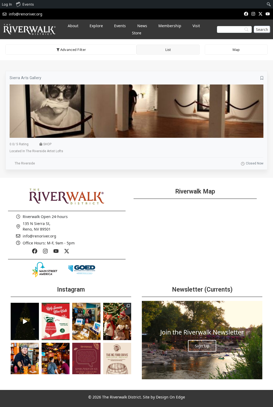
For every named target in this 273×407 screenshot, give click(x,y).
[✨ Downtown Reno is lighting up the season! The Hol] (117, 321)
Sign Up (202, 345)
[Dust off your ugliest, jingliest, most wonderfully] (56, 321)
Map (236, 49)
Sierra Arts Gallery (26, 78)
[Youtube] (267, 13)
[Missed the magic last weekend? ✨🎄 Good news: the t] (25, 321)
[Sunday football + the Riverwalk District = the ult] (56, 361)
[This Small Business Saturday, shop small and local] (86, 321)
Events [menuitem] (28, 4)
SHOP (47, 144)
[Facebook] (245, 13)
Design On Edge (170, 397)
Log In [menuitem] (7, 4)
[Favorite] (261, 78)
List (168, 49)
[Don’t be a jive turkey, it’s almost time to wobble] (86, 361)
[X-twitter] (260, 13)
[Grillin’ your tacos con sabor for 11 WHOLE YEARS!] (25, 361)
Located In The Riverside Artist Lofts (36, 151)
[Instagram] (253, 13)
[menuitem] (269, 4)
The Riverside (25, 163)
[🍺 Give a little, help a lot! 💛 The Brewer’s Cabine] (117, 361)
